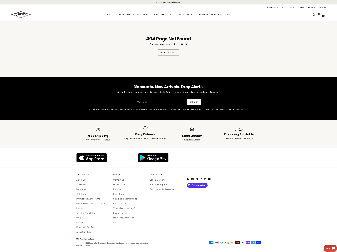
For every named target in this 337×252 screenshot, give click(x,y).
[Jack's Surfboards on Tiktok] (201, 179)
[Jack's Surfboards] (21, 14)
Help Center (119, 184)
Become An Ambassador (162, 189)
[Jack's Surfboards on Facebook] (188, 179)
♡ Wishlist (81, 184)
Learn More (248, 138)
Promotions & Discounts (88, 198)
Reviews (80, 208)
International (119, 203)
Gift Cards (81, 194)
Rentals (80, 222)
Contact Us (118, 179)
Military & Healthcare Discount (91, 203)
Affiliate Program (158, 184)
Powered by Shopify (83, 245)
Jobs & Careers (157, 179)
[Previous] (146, 2)
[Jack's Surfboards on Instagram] (192, 179)
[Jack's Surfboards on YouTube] (209, 179)
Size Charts (118, 194)
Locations (81, 189)
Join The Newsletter (86, 213)
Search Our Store (121, 213)
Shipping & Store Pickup (125, 198)
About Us (80, 179)
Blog (78, 217)
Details (107, 140)
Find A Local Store (192, 140)
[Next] (191, 2)
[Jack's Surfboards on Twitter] (205, 179)
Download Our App (85, 227)
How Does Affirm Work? (124, 217)
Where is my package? (124, 208)
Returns (117, 189)
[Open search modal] (313, 14)
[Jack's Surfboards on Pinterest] (197, 179)
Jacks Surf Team (84, 232)
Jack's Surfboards (97, 243)
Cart (115, 222)
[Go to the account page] (319, 14)
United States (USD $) (88, 239)
